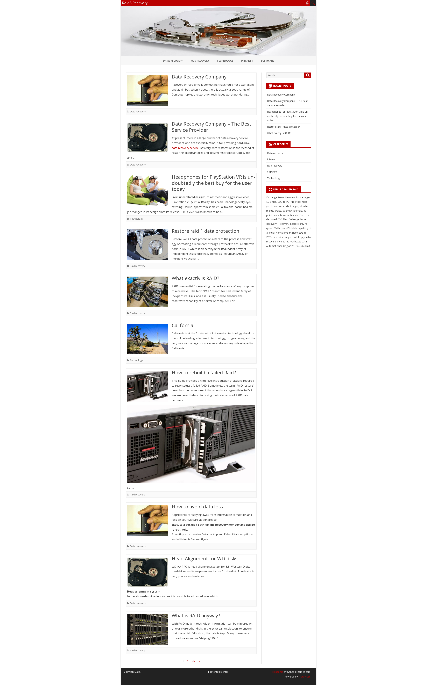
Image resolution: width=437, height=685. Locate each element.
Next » (196, 661)
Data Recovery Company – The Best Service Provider (211, 126)
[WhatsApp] (307, 3)
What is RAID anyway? (196, 615)
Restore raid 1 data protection (205, 231)
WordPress (304, 676)
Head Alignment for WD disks (204, 558)
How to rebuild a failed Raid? (204, 372)
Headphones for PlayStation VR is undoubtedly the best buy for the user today (213, 183)
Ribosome (277, 671)
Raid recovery (200, 60)
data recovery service (185, 148)
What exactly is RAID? (195, 278)
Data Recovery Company (199, 76)
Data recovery (173, 60)
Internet (247, 60)
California (182, 325)
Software (267, 60)
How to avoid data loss (197, 506)
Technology (225, 60)
